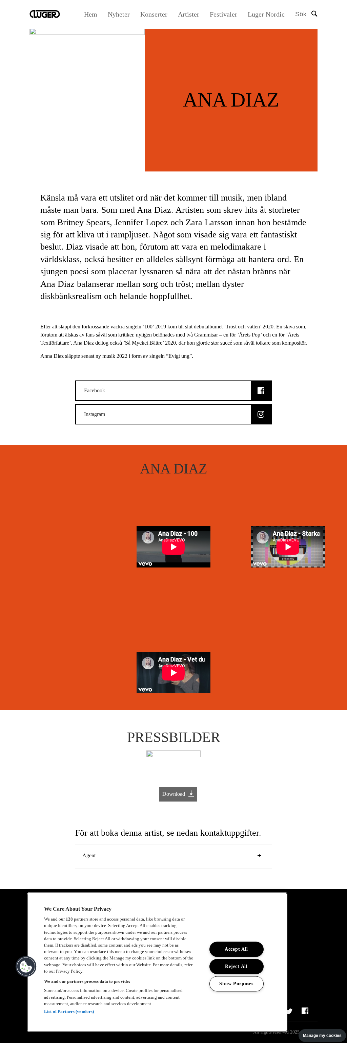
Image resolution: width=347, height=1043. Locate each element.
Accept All (236, 949)
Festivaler (223, 14)
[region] (157, 962)
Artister (188, 14)
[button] (26, 966)
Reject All (236, 966)
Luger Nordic (266, 14)
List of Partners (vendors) (69, 1011)
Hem (90, 14)
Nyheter (119, 14)
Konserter (153, 14)
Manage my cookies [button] (322, 1035)
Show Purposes (236, 984)
